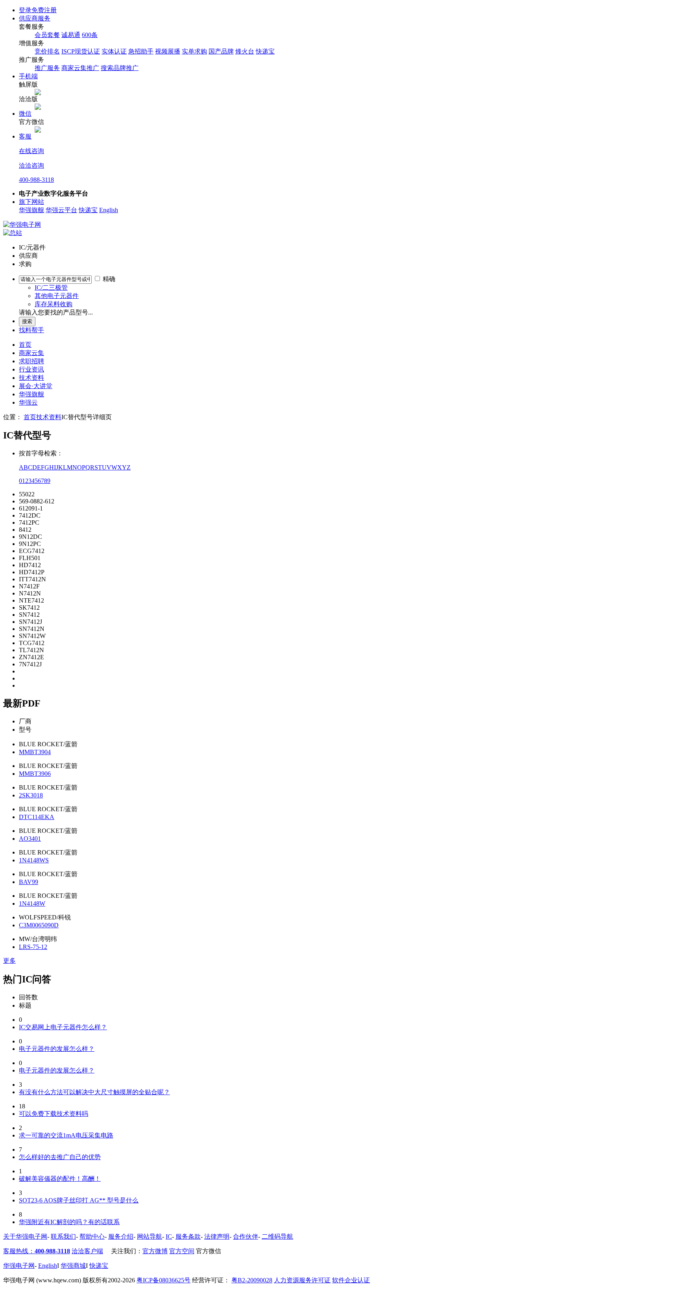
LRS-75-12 (33, 946)
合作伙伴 (245, 1236)
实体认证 (114, 51)
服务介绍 (120, 1236)
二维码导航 (277, 1236)
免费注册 (44, 10)
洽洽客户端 (87, 1251)
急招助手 (140, 51)
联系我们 (63, 1236)
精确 (109, 279)
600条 (90, 34)
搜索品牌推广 (120, 68)
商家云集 (31, 353)
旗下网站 (31, 201)
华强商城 (73, 1265)
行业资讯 (31, 369)
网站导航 (149, 1236)
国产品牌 (221, 51)
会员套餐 (47, 34)
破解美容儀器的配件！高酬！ (60, 1178)
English (108, 210)
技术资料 (31, 377)
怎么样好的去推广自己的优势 (60, 1157)
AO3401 (30, 838)
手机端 (28, 76)
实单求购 (194, 51)
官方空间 (181, 1251)
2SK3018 (31, 795)
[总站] (12, 232)
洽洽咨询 (31, 165)
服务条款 (188, 1236)
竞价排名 (47, 51)
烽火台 (244, 51)
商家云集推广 (80, 68)
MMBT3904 (35, 752)
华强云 (28, 402)
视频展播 (167, 51)
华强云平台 (61, 210)
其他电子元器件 (57, 295)
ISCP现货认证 (80, 51)
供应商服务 (34, 18)
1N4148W (32, 903)
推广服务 (47, 68)
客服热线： (36, 1251)
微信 (25, 113)
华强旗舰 (31, 210)
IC (169, 1236)
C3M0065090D (39, 925)
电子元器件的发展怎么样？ (56, 1048)
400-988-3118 (36, 179)
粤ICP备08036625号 (163, 1280)
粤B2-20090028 (251, 1280)
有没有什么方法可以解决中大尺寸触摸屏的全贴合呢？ (94, 1092)
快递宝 (265, 51)
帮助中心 (92, 1236)
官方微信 (208, 1251)
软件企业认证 (351, 1280)
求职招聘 (31, 361)
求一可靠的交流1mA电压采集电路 (66, 1135)
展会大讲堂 (35, 386)
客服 (25, 136)
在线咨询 (31, 151)
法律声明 (216, 1236)
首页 (25, 344)
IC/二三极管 (51, 287)
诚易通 (70, 34)
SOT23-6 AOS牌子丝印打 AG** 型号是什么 (79, 1200)
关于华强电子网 (25, 1236)
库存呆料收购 (53, 304)
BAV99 (28, 882)
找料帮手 (31, 330)
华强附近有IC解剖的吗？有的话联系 (69, 1222)
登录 (25, 10)
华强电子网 (19, 1265)
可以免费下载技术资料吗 (53, 1113)
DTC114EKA (36, 817)
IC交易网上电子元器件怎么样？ (63, 1027)
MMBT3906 (35, 773)
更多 (9, 960)
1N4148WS (34, 860)
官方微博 (155, 1251)
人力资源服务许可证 (302, 1280)
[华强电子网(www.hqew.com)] (22, 224)
